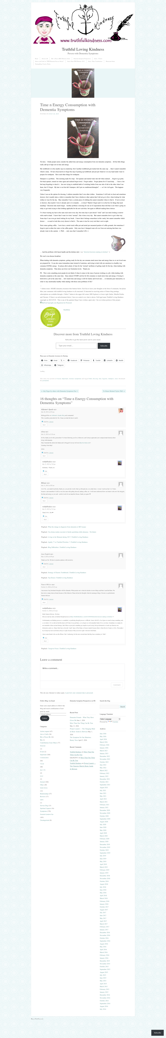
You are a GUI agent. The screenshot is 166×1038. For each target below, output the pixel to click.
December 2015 (105, 961)
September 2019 (105, 853)
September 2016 (105, 941)
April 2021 (103, 799)
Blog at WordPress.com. (37, 1019)
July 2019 (103, 856)
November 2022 (105, 759)
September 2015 (105, 969)
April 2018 (103, 895)
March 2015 (104, 986)
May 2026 (103, 736)
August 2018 (104, 884)
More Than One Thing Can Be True (81, 723)
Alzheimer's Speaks (47, 409)
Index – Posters (98, 58)
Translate (115, 722)
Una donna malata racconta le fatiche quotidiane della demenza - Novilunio (72, 532)
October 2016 (104, 938)
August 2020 (104, 822)
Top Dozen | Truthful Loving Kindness (60, 578)
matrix (41, 799)
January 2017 (104, 930)
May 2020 (103, 830)
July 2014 (103, 1009)
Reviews (42, 796)
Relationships (44, 794)
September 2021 (105, 785)
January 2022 (104, 776)
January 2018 (104, 904)
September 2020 (105, 819)
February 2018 (104, 901)
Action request (44, 731)
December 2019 (105, 844)
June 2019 (103, 859)
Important (65, 378)
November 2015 (105, 964)
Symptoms (78, 378)
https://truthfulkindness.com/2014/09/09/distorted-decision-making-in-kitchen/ (91, 617)
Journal (71, 378)
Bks (41, 740)
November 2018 (105, 878)
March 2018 (104, 898)
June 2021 (103, 793)
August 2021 (104, 787)
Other (42, 785)
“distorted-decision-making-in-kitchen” (95, 252)
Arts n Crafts (44, 734)
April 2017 (103, 921)
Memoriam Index (110, 61)
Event (42, 752)
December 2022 (105, 756)
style (116, 378)
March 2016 (104, 952)
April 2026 (103, 739)
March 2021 (104, 802)
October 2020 (104, 816)
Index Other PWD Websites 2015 (76, 61)
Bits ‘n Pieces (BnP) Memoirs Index (60, 58)
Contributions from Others (48, 743)
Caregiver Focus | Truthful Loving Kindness (62, 648)
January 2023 (104, 753)
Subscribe (103, 345)
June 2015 (103, 978)
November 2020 (105, 813)
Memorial (42, 746)
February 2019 (104, 870)
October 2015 (104, 966)
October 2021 (104, 782)
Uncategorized (44, 820)
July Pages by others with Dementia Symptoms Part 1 (59, 391)
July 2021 (103, 790)
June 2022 (103, 765)
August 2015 (104, 972)
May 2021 (103, 796)
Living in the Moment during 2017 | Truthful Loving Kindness (68, 537)
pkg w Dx (43, 770)
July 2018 (103, 887)
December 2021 (105, 779)
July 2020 (103, 824)
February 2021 (104, 805)
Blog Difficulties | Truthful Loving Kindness (62, 547)
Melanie (43, 483)
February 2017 (104, 927)
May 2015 (103, 981)
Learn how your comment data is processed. (79, 693)
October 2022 (104, 762)
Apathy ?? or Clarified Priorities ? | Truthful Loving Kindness (68, 542)
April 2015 (103, 984)
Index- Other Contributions (95, 61)
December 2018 (105, 876)
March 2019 (104, 867)
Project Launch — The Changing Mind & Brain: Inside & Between (83, 766)
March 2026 (104, 742)
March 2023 (104, 751)
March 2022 (104, 770)
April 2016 (103, 949)
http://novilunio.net (85, 443)
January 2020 (104, 841)
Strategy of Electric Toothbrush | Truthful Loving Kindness (67, 572)
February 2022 (104, 773)
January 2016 (104, 958)
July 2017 (103, 912)
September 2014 (105, 1003)
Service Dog (44, 805)
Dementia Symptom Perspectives (82, 58)
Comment (116, 685)
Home (36, 58)
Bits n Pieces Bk (45, 737)
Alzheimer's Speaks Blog (58, 415)
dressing (95, 378)
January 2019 (104, 873)
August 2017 (104, 910)
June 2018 (103, 890)
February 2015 (104, 989)
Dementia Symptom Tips (46, 814)
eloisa (43, 432)
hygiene (104, 378)
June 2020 (103, 827)
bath (90, 378)
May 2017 (103, 918)
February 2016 (104, 955)
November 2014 (105, 998)
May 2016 (103, 947)
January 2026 (104, 748)
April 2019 (103, 864)
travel (41, 776)
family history (44, 788)
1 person (51, 422)
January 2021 (104, 807)
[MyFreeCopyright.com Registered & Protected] (56, 303)
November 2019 (105, 847)
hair (100, 378)
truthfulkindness (47, 461)
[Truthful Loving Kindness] (83, 43)
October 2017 (104, 907)
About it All (45, 58)
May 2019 (103, 861)
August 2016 (104, 944)
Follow (44, 718)
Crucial (58, 378)
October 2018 (104, 881)
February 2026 (104, 745)
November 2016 (105, 935)
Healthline (66, 310)
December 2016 (105, 932)
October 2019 (104, 850)
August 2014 (104, 1006)
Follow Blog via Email (47, 701)
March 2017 (104, 924)
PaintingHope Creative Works (42, 64)
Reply (44, 425)
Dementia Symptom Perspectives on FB (82, 701)
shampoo (111, 378)
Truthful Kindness (75, 752)
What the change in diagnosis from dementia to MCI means (67, 527)
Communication (44, 757)
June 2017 (103, 915)
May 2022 (103, 768)
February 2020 (104, 839)
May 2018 (103, 893)
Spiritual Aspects (45, 808)
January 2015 (104, 992)
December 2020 (105, 810)
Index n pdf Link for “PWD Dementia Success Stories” (49, 61)
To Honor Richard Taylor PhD (114, 391)
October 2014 (104, 1001)
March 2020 (104, 836)
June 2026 (103, 734)
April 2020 (103, 833)
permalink (45, 380)
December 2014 (105, 995)
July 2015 (103, 975)
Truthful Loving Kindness (83, 49)
